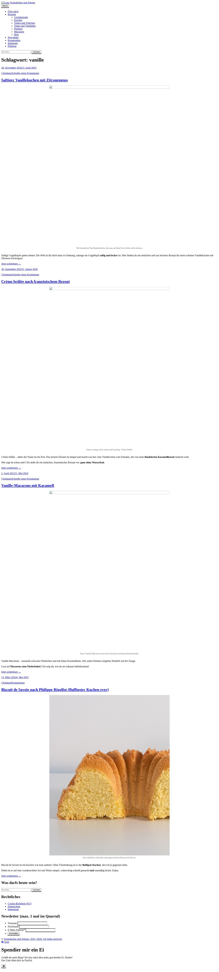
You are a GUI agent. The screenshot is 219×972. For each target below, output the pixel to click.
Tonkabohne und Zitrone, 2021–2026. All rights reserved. (33, 939)
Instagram (13, 43)
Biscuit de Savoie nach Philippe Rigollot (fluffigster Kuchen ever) (55, 690)
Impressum (13, 909)
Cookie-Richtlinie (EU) (19, 903)
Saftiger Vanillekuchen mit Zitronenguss (34, 80)
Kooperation (14, 40)
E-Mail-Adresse (16, 930)
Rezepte (12, 14)
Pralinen (18, 28)
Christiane (6, 73)
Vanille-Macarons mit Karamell (27, 485)
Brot (16, 34)
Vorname (12, 923)
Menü (5, 6)
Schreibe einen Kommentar (25, 73)
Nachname (13, 926)
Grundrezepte (21, 17)
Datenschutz (14, 906)
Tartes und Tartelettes (25, 26)
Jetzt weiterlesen (11, 263)
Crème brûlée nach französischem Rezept (35, 281)
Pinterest (12, 46)
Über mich (13, 11)
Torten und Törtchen (24, 23)
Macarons (19, 31)
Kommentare (18, 682)
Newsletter (13, 37)
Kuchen (18, 20)
